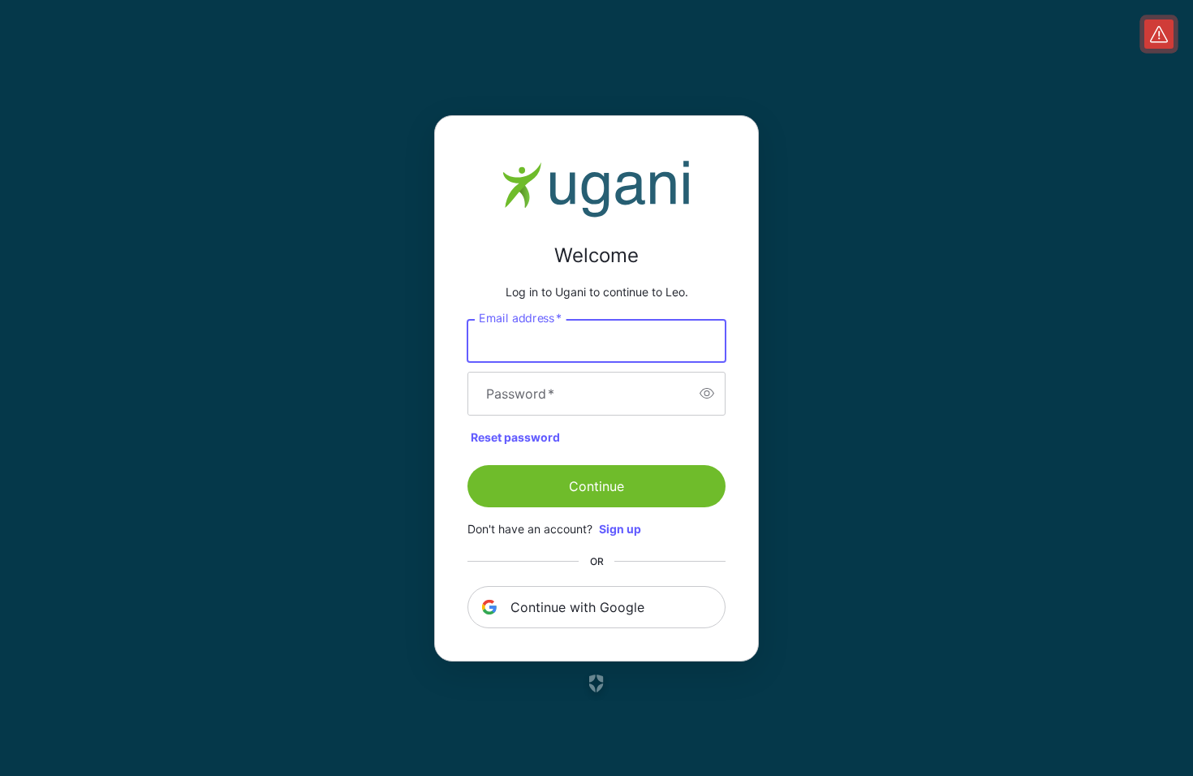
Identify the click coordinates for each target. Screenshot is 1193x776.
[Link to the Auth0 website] (597, 683)
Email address (520, 317)
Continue (596, 486)
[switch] (707, 394)
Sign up (620, 529)
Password (520, 393)
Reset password (515, 437)
